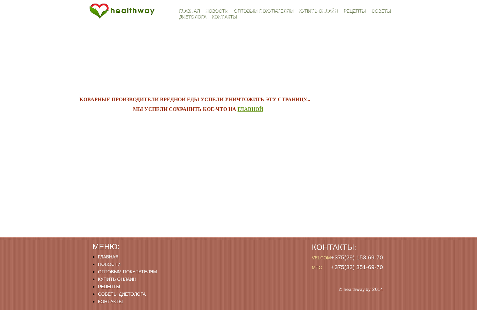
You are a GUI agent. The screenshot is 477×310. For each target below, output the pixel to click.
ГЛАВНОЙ (250, 109)
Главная (190, 10)
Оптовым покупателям (264, 10)
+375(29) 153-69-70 (357, 257)
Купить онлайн (319, 10)
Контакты (224, 16)
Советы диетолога (122, 294)
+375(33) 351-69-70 (357, 267)
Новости (217, 10)
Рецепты (355, 10)
